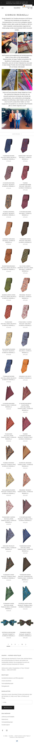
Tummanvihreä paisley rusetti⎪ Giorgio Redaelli (25, 634)
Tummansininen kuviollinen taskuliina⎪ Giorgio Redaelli (25, 548)
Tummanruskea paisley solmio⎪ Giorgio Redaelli (25, 240)
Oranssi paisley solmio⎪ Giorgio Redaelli (25, 296)
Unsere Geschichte (6, 681)
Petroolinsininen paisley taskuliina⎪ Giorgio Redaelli (25, 605)
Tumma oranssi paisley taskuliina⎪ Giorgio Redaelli (8, 464)
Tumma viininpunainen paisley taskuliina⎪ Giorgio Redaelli (25, 436)
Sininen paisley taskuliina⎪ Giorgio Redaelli (8, 547)
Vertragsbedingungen (7, 722)
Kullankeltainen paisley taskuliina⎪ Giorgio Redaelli (8, 491)
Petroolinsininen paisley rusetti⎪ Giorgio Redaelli (8, 634)
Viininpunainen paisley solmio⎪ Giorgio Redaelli (8, 184)
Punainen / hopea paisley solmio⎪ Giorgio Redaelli (25, 323)
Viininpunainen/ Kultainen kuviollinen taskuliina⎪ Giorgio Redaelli (25, 407)
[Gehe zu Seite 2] (25, 644)
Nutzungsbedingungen (7, 683)
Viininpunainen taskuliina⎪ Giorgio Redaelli (8, 405)
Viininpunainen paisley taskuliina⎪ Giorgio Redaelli (25, 518)
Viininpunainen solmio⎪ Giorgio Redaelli (25, 213)
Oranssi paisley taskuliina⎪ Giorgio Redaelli (25, 491)
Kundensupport (6, 725)
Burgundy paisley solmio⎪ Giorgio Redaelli (25, 157)
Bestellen (8, 707)
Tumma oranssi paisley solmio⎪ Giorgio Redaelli (8, 213)
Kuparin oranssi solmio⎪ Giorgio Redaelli (9, 240)
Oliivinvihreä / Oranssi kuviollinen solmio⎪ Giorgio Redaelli (25, 268)
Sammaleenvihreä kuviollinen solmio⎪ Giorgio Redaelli (9, 296)
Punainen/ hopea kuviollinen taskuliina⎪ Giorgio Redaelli (8, 519)
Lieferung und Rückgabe (8, 716)
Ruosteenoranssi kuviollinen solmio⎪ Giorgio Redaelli (9, 267)
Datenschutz (5, 719)
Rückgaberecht (5, 686)
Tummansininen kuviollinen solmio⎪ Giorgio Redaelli (9, 157)
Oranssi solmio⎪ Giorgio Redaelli (25, 377)
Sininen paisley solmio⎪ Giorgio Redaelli (25, 351)
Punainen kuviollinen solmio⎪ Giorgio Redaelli (9, 323)
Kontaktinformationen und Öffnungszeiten (12, 678)
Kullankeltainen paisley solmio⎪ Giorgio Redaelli (8, 351)
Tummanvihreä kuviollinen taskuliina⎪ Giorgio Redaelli (8, 606)
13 (22, 644)
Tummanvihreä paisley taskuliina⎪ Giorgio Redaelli (8, 576)
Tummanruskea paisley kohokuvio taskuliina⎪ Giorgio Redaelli (25, 577)
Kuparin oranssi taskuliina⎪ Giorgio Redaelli (25, 464)
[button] (27, 6)
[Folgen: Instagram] (7, 730)
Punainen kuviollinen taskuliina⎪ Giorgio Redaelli (8, 436)
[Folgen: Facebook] (2, 730)
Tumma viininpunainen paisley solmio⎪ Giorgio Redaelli (25, 185)
